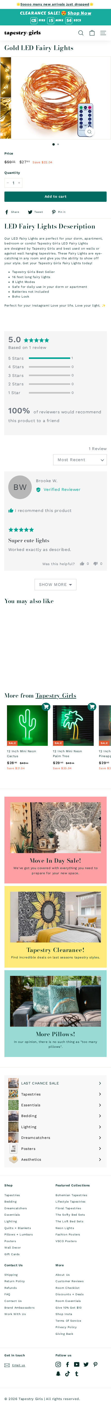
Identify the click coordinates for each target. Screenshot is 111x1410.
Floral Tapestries (68, 1208)
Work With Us (15, 1314)
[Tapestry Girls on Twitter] (86, 1364)
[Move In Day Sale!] (55, 827)
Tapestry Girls (56, 695)
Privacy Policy (66, 1327)
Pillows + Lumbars (18, 1234)
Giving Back (64, 1334)
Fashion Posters (68, 1234)
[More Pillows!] (55, 1001)
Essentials (12, 1214)
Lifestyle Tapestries (71, 1201)
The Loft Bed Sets (69, 1221)
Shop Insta (64, 1314)
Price (8, 153)
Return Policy (14, 1281)
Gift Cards (12, 1254)
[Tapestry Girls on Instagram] (58, 1364)
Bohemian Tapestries (71, 1195)
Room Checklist (68, 1288)
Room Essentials (68, 1301)
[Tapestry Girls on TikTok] (67, 1373)
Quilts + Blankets (17, 1228)
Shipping (11, 1274)
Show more (53, 584)
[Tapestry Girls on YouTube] (77, 1364)
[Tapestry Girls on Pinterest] (95, 1364)
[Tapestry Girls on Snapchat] (58, 1373)
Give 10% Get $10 (69, 1307)
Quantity (12, 173)
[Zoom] (89, 132)
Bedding (10, 1201)
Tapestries (12, 1195)
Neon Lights (65, 1228)
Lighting (10, 1221)
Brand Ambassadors (19, 1307)
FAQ (7, 1294)
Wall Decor (12, 1247)
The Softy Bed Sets (70, 1214)
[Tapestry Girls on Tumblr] (77, 1373)
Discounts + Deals (70, 1294)
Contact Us (13, 1301)
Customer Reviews (70, 1281)
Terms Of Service (68, 1320)
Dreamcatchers (15, 1208)
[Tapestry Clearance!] (55, 917)
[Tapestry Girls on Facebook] (67, 1364)
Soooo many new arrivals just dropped (54, 4)
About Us (63, 1274)
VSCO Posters (66, 1241)
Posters (10, 1241)
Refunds (10, 1288)
